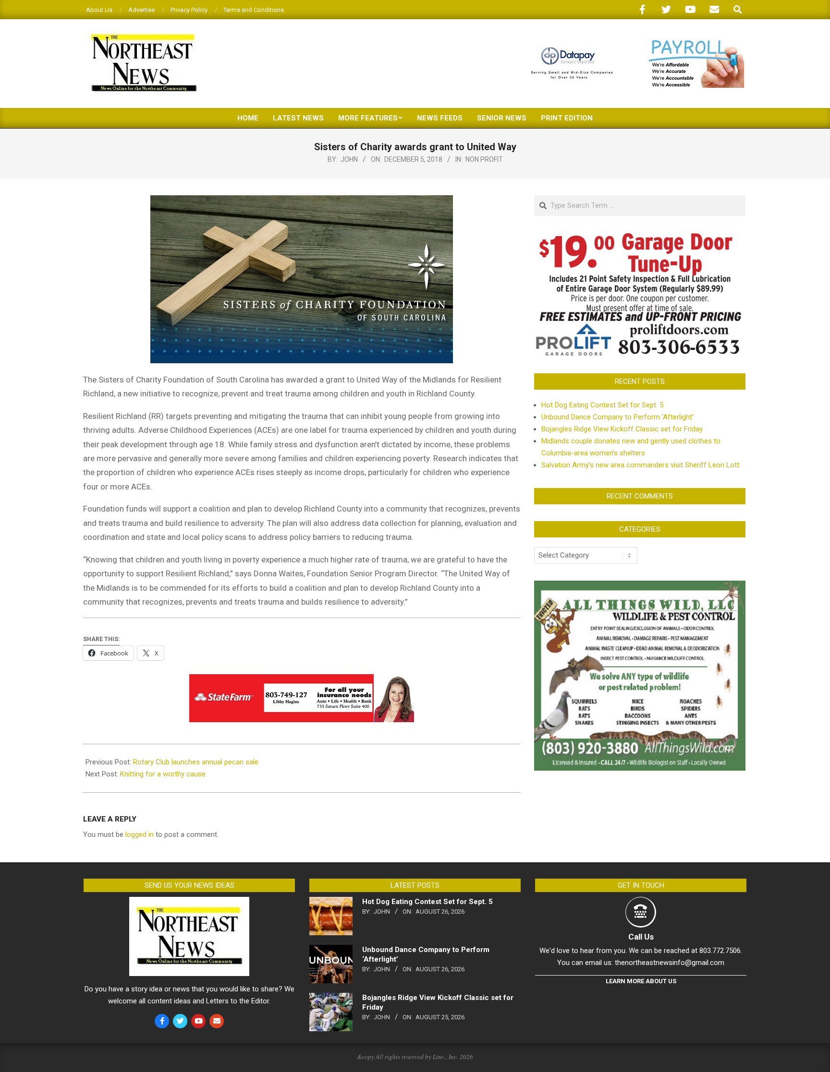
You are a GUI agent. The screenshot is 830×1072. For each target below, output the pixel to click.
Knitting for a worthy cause (163, 774)
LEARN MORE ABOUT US (641, 981)
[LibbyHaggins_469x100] (301, 681)
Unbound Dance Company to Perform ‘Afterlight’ (617, 417)
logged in (139, 834)
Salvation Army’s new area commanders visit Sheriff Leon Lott (640, 465)
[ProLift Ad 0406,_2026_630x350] (639, 238)
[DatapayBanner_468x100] (631, 44)
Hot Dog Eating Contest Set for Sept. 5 (602, 405)
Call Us (641, 936)
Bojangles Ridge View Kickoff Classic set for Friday (622, 429)
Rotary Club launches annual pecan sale (195, 762)
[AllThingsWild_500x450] (639, 586)
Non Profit (484, 159)
